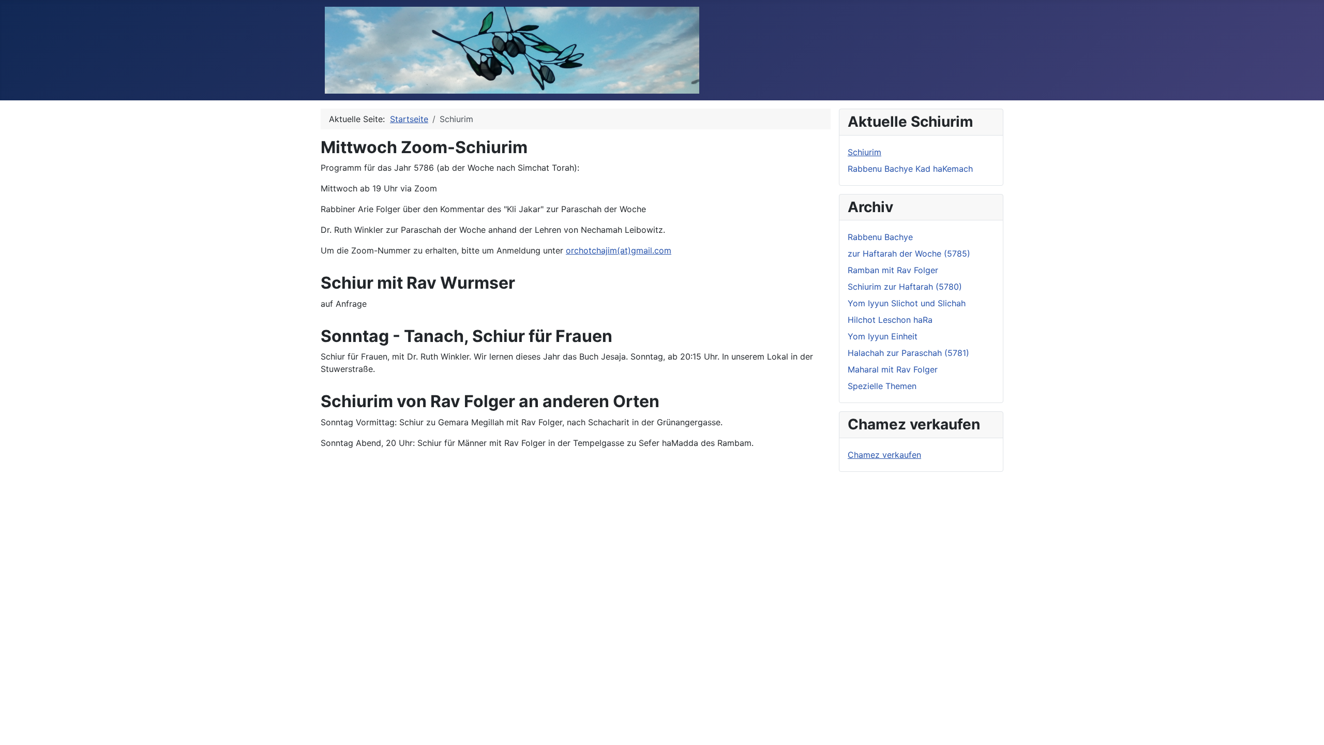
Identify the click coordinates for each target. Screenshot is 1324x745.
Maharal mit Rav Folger (893, 369)
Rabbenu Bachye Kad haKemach (910, 168)
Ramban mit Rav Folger (893, 270)
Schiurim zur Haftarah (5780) (905, 286)
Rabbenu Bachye (880, 237)
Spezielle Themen (882, 386)
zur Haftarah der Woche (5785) (909, 253)
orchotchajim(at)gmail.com (618, 250)
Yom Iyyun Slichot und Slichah (907, 303)
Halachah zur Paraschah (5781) (908, 353)
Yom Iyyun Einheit (882, 336)
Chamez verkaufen (884, 455)
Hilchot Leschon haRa (890, 320)
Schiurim (864, 152)
